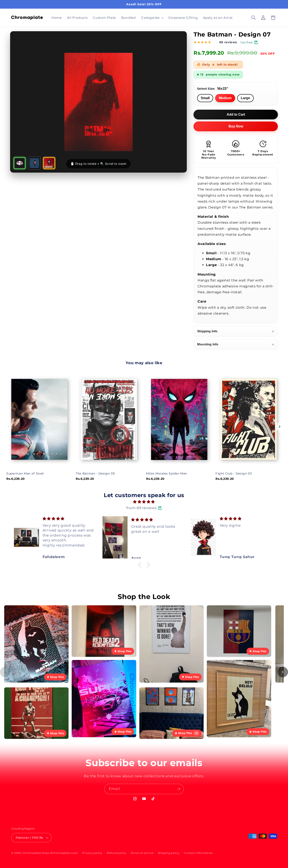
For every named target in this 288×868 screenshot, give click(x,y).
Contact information (198, 853)
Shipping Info (235, 331)
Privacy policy (92, 853)
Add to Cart (236, 114)
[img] (144, 502)
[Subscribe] (179, 789)
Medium (225, 98)
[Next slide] (279, 426)
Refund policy (116, 853)
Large (245, 98)
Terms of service (142, 853)
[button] (152, 17)
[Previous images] (5, 672)
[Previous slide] (8, 426)
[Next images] (282, 672)
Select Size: (212, 89)
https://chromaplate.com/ (60, 853)
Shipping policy (169, 853)
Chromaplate (31, 853)
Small (205, 98)
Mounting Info (235, 344)
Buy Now (236, 126)
